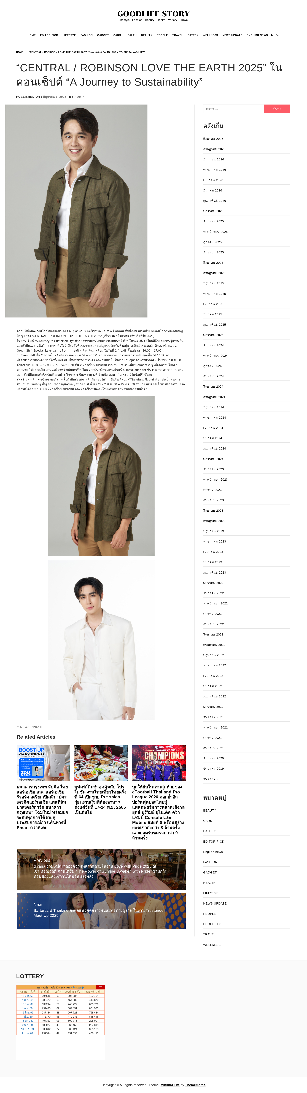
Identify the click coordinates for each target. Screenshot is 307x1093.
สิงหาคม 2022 (213, 634)
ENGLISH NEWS (257, 35)
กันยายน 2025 (213, 252)
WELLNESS (210, 35)
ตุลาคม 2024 (212, 366)
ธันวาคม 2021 (213, 717)
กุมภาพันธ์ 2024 (214, 448)
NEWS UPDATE (232, 35)
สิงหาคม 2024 (213, 386)
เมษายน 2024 (213, 428)
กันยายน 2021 (213, 748)
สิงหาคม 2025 (213, 262)
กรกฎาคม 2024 (214, 397)
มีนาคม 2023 (212, 562)
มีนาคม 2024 (212, 438)
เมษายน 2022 (213, 676)
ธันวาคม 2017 (213, 779)
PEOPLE (162, 35)
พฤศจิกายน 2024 (215, 355)
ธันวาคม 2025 (213, 221)
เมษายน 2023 (213, 552)
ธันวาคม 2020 (213, 758)
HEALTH (131, 35)
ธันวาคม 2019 (213, 768)
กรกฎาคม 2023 (214, 521)
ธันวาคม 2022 (213, 593)
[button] (272, 35)
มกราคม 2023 (213, 583)
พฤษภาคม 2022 (214, 665)
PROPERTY (212, 924)
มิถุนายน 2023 (213, 531)
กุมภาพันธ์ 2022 (214, 696)
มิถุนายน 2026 (213, 159)
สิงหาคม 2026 (213, 139)
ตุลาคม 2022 (212, 613)
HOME (32, 35)
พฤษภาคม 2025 (214, 293)
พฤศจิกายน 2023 (215, 479)
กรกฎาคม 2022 (214, 645)
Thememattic (195, 1085)
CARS (117, 35)
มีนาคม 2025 (212, 314)
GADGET (103, 35)
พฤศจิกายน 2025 (215, 232)
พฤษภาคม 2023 (214, 541)
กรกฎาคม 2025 (214, 273)
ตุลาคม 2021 (212, 737)
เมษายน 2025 (213, 304)
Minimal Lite (170, 1085)
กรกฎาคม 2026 (214, 149)
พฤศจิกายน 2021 (215, 727)
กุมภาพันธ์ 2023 (214, 572)
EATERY (193, 35)
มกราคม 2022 (213, 706)
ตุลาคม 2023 (212, 490)
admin (79, 96)
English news (213, 852)
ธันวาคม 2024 (213, 345)
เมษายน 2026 (213, 180)
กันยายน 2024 (213, 376)
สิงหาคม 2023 (213, 510)
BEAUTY (146, 35)
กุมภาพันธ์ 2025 (214, 324)
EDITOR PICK (49, 35)
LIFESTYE (69, 35)
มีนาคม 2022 (212, 686)
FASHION (86, 35)
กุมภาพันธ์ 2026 (214, 200)
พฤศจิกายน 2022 (215, 603)
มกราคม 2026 (213, 211)
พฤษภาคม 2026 (214, 169)
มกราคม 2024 (213, 459)
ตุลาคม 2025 (212, 242)
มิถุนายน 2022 (213, 655)
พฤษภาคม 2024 (214, 417)
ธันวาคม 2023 (213, 469)
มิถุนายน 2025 (213, 283)
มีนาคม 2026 (212, 190)
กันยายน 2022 (213, 624)
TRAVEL (177, 35)
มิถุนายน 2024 (213, 407)
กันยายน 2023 (213, 500)
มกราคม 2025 (213, 335)
